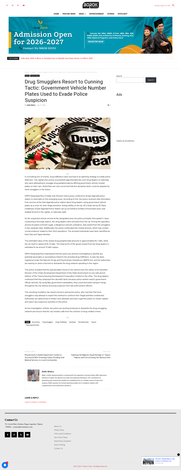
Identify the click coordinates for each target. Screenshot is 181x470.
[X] (18, 5)
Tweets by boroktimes (125, 141)
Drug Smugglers (47, 322)
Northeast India (83, 322)
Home (27, 72)
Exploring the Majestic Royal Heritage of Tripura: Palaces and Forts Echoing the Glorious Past (90, 356)
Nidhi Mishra (31, 105)
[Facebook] (7, 5)
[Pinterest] (38, 110)
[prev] (168, 58)
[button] (173, 5)
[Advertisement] (136, 119)
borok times (36, 322)
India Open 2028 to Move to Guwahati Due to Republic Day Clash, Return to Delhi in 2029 (57, 58)
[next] (172, 58)
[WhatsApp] (44, 110)
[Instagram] (12, 5)
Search (119, 76)
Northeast (72, 322)
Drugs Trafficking (61, 322)
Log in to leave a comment (35, 402)
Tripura (93, 322)
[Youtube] (23, 5)
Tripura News (35, 76)
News (33, 72)
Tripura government (32, 325)
